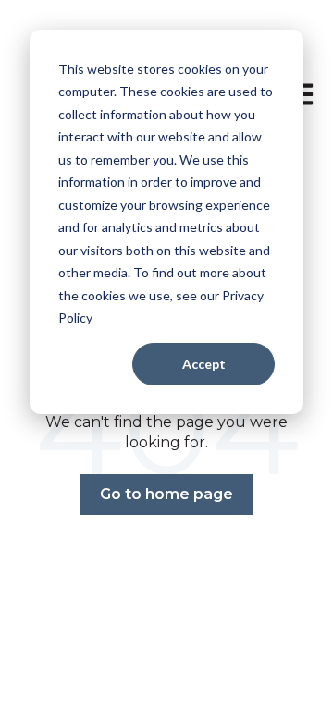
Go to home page (166, 494)
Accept (204, 364)
